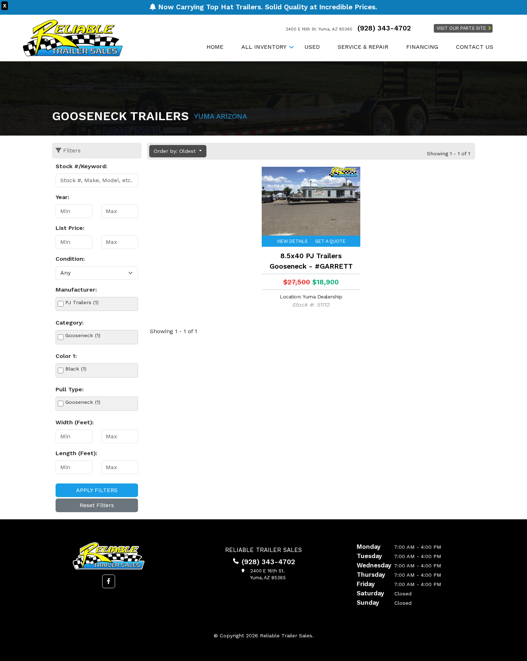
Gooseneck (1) (82, 335)
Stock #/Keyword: (81, 166)
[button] (108, 581)
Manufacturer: (76, 289)
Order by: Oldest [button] (176, 151)
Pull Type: (70, 389)
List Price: (70, 228)
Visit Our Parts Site (461, 28)
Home (214, 46)
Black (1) (75, 369)
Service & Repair (363, 46)
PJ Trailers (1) (82, 302)
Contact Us (474, 46)
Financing (422, 46)
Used (312, 46)
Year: (62, 197)
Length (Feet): (76, 453)
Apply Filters (97, 490)
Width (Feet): (75, 422)
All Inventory (263, 46)
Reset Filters (97, 505)
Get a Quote (330, 241)
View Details (292, 241)
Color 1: (66, 356)
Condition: (70, 258)
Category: (70, 322)
